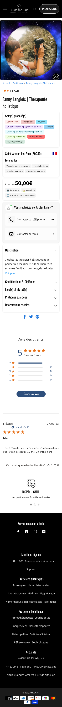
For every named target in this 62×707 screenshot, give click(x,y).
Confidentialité (33, 561)
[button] (31, 504)
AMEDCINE (35, 692)
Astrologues (20, 585)
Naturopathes (20, 634)
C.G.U (11, 561)
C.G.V (20, 561)
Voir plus (10, 273)
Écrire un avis (31, 394)
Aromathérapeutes (22, 617)
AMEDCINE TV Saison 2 (31, 658)
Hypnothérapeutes (38, 585)
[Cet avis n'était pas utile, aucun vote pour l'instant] (55, 465)
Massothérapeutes (39, 626)
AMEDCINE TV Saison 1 (18, 666)
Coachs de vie (42, 617)
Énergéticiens (19, 626)
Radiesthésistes (33, 601)
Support (31, 569)
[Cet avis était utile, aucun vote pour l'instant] (49, 465)
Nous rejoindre (15, 675)
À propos (48, 561)
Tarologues (50, 601)
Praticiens (49, 9)
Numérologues (14, 601)
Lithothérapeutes (17, 593)
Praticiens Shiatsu (39, 634)
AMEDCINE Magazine (44, 666)
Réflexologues (22, 642)
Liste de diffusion (45, 675)
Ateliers (29, 675)
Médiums (33, 593)
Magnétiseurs (47, 593)
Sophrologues (40, 642)
